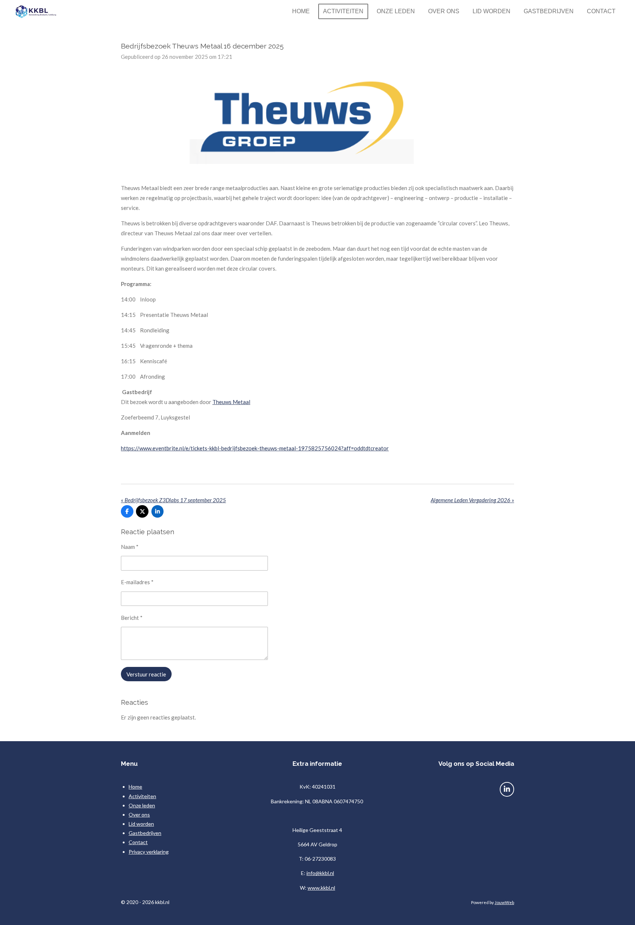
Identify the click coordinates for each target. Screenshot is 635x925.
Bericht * (132, 617)
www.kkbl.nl (321, 888)
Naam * (130, 546)
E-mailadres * (137, 582)
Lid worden (141, 824)
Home (135, 786)
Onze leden (142, 805)
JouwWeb (504, 902)
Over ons (139, 814)
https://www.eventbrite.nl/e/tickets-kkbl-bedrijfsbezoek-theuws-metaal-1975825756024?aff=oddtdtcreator (255, 448)
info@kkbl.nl (320, 873)
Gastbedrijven (145, 833)
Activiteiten (142, 796)
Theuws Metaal (231, 402)
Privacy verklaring (149, 852)
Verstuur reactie (146, 674)
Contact (138, 842)
